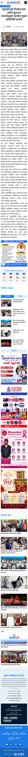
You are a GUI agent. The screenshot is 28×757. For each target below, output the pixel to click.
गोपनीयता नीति (7, 721)
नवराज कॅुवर (15, 734)
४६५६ (18, 691)
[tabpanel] (14, 326)
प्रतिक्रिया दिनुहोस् (7, 288)
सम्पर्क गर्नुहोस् (13, 718)
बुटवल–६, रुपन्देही (16, 701)
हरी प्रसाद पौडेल (6, 734)
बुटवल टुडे (8, 27)
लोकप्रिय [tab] (21, 296)
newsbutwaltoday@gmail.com (14, 711)
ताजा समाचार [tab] (7, 296)
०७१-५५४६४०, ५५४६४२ (15, 696)
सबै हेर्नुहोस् (14, 351)
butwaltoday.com (11, 750)
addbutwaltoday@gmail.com (14, 715)
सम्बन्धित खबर (6, 515)
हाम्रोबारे (6, 718)
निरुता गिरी (11, 739)
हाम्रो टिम (17, 738)
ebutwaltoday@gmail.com (15, 698)
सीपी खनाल (23, 734)
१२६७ (18, 694)
